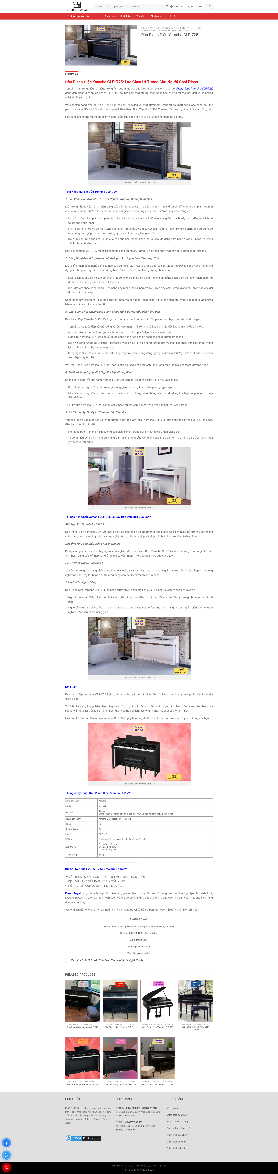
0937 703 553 (135, 1122)
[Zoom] (69, 62)
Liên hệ (171, 16)
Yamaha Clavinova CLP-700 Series (177, 30)
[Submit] (167, 6)
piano (141, 239)
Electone (152, 1166)
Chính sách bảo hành (177, 1141)
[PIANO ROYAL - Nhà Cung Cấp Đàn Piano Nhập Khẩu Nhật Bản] (77, 6)
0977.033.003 (136, 933)
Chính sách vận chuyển (178, 1135)
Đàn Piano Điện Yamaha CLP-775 (82, 1027)
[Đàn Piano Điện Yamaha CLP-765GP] (195, 1001)
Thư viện (140, 16)
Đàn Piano (154, 28)
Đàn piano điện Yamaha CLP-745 (82, 1084)
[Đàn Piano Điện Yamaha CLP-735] (120, 1058)
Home (144, 28)
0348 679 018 (149, 1108)
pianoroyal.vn (144, 953)
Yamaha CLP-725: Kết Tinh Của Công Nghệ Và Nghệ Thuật (107, 960)
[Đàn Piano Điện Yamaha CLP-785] (157, 1058)
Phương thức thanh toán (179, 1128)
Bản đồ (119, 1115)
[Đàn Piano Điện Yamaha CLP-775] (82, 1001)
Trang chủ (110, 16)
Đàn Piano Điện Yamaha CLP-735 (120, 1084)
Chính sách (156, 16)
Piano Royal (142, 939)
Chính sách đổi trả (176, 1148)
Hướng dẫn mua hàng (177, 1121)
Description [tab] (71, 74)
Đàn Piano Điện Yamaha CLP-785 (157, 1084)
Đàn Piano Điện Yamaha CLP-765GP (195, 1028)
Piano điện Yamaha (185, 28)
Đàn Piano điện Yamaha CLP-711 (120, 1027)
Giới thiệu (126, 16)
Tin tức (162, 1166)
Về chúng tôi (173, 1108)
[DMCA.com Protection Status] (83, 1138)
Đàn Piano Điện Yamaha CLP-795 (157, 1027)
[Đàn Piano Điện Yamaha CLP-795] (157, 1001)
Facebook (130, 1115)
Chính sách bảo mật (177, 1115)
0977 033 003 (133, 1108)
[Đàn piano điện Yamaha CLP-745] (82, 1058)
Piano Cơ (140, 1166)
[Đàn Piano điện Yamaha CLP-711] (120, 1001)
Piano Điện (167, 28)
